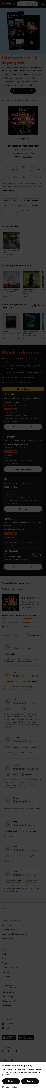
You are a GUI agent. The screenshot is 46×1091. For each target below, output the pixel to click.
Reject (11, 1081)
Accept (30, 1081)
